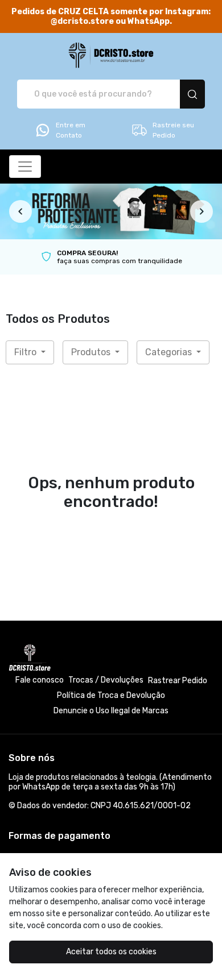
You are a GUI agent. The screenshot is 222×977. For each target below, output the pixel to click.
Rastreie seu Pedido (173, 130)
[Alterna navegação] (25, 166)
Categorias (169, 352)
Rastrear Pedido (177, 680)
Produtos (92, 352)
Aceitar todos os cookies (111, 952)
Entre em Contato (70, 130)
